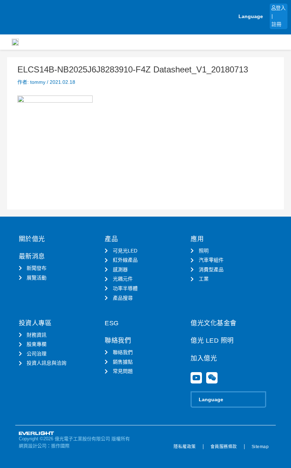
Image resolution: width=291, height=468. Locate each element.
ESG (112, 323)
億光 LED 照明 (212, 340)
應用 (197, 239)
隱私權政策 (185, 446)
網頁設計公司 (32, 445)
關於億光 (32, 239)
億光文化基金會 (214, 323)
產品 (111, 239)
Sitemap (260, 446)
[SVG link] (36, 433)
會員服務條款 (223, 446)
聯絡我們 (118, 340)
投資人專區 (35, 323)
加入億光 (204, 358)
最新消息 (32, 256)
